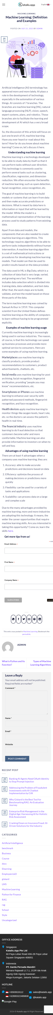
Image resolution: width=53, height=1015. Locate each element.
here (10, 530)
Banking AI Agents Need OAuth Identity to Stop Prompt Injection (29, 780)
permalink (26, 634)
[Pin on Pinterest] (34, 619)
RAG (4, 899)
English (44, 4)
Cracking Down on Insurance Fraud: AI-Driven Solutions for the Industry (28, 824)
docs (4, 863)
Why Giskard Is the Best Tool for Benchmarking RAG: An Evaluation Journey (26, 802)
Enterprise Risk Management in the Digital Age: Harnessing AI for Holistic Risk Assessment (28, 814)
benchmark (7, 848)
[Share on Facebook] (18, 619)
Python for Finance (11, 894)
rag (3, 904)
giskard (5, 879)
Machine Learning (26, 14)
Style (4, 915)
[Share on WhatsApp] (13, 619)
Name (8, 718)
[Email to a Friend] (29, 619)
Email (8, 731)
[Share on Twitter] (23, 619)
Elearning (6, 868)
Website (9, 744)
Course (5, 858)
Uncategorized (9, 920)
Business (6, 853)
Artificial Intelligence (12, 843)
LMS (4, 884)
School (5, 909)
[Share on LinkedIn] (39, 619)
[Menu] (3, 4)
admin (39, 29)
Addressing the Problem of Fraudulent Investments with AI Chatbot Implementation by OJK (28, 790)
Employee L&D (9, 873)
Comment (10, 688)
